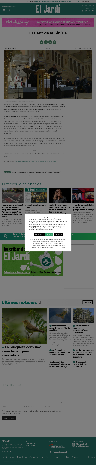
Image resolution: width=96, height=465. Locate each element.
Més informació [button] (39, 234)
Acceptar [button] (49, 234)
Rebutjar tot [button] (58, 234)
